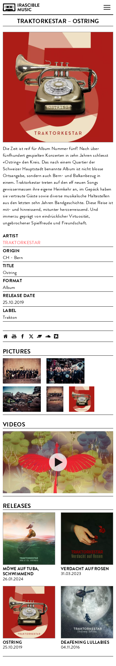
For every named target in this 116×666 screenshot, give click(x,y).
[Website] (5, 336)
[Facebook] (22, 336)
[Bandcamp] (39, 336)
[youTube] (14, 336)
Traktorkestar (22, 242)
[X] (31, 336)
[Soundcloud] (48, 336)
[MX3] (56, 336)
